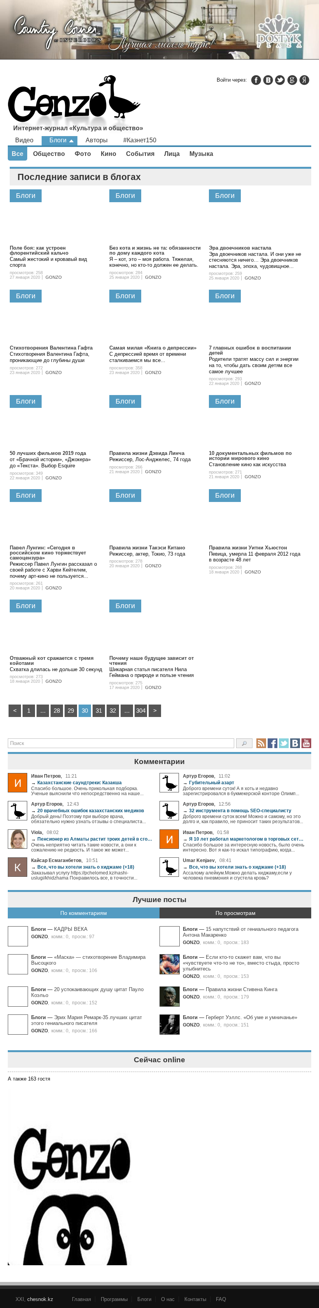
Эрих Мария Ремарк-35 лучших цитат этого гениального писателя (86, 1020)
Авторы (97, 140)
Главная (81, 1299)
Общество (49, 153)
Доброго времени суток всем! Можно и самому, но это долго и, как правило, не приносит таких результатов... (243, 819)
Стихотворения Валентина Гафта (51, 347)
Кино (108, 153)
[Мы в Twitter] (284, 743)
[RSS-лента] (261, 743)
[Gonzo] (74, 105)
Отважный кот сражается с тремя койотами (52, 661)
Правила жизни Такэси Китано (147, 547)
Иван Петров (46, 775)
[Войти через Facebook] (256, 80)
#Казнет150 (139, 140)
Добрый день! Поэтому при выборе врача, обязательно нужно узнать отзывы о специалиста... (88, 819)
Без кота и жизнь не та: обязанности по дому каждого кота (155, 250)
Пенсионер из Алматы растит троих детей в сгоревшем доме (92, 838)
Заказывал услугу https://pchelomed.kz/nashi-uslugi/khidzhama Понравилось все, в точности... (84, 875)
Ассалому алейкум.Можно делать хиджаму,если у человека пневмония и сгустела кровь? (237, 875)
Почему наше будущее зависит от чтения (151, 661)
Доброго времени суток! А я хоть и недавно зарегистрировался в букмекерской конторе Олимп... (241, 791)
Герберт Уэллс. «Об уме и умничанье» (251, 1017)
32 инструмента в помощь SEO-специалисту (237, 810)
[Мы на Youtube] (306, 743)
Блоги (38, 929)
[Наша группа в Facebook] (272, 743)
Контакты (195, 1299)
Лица (172, 153)
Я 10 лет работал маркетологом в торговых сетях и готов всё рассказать (244, 838)
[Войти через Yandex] (304, 80)
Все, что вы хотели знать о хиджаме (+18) (82, 866)
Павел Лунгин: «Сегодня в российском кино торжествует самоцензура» (48, 552)
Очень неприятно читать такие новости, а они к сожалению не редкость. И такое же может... (83, 847)
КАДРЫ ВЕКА (71, 929)
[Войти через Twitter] (280, 80)
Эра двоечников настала (240, 247)
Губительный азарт (208, 782)
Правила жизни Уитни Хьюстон (248, 547)
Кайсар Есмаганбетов (56, 860)
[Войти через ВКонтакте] (268, 80)
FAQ (221, 1299)
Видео (24, 140)
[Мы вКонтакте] (295, 743)
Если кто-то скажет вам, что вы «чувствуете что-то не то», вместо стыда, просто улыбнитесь (241, 963)
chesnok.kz (40, 1299)
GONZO (39, 936)
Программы (114, 1299)
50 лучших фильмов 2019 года (48, 453)
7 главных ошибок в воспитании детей (250, 350)
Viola (36, 832)
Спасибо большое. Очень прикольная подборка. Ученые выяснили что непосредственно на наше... (87, 791)
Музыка (201, 153)
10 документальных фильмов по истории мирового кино (250, 456)
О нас (168, 1299)
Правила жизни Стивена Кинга (241, 989)
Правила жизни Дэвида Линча (146, 453)
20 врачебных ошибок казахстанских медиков (87, 810)
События (140, 153)
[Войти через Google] (292, 80)
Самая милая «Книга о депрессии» (152, 347)
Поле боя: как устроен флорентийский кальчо (39, 250)
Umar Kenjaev (199, 860)
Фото (83, 153)
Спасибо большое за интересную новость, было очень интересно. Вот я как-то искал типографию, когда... (243, 847)
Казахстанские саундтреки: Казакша (76, 782)
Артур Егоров (198, 775)
